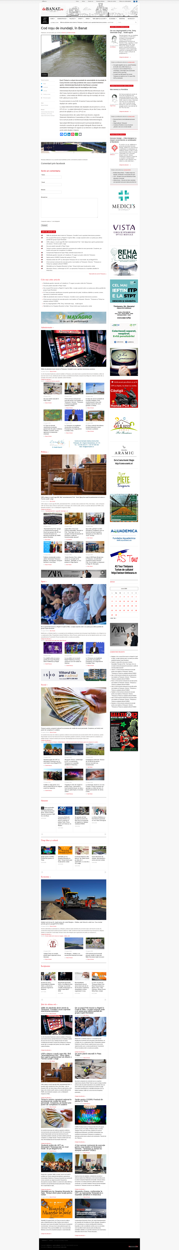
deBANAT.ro (89, 9)
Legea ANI (58, 511)
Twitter (44, 83)
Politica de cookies (112, 1)
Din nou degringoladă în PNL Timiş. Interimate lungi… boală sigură (123, 31)
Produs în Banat (115, 134)
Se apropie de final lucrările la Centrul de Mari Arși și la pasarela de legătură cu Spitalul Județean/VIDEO (81, 820)
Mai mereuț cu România (119, 89)
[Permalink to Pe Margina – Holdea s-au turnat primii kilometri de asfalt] (74, 943)
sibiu (58, 640)
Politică (72, 18)
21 (136, 605)
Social (43, 684)
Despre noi (90, 1)
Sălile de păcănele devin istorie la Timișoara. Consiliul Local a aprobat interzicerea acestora (83, 22)
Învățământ (45, 966)
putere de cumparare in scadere (90, 742)
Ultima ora (117, 27)
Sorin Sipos (63, 511)
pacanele (57, 381)
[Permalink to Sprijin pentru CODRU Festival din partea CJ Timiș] (90, 1114)
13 (132, 601)
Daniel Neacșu (48, 663)
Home (77, 1)
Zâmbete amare (124, 27)
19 (128, 605)
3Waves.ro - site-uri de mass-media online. (57, 1247)
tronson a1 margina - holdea (60, 936)
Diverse (64, 32)
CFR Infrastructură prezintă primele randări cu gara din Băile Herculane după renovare (95, 955)
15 (112, 605)
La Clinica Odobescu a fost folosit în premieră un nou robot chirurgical (99, 818)
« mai (111, 618)
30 (116, 615)
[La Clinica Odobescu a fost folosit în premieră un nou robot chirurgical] (99, 810)
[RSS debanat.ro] (137, 2)
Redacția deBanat (100, 1)
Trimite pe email (46, 94)
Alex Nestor (52, 501)
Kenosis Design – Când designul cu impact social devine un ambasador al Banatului (123, 140)
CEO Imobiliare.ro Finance (51, 742)
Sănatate (44, 800)
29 (112, 615)
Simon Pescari (63, 640)
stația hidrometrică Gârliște (48, 115)
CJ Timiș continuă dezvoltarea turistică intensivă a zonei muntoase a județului (94, 427)
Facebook (45, 87)
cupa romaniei (48, 640)
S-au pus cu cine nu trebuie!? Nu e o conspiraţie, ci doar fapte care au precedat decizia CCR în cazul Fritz (124, 70)
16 (116, 605)
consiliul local (48, 381)
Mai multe (131, 18)
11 (124, 601)
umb (69, 936)
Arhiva (83, 1)
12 (128, 601)
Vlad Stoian (89, 767)
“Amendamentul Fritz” (50, 511)
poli (53, 640)
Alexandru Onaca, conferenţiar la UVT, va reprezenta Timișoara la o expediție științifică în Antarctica (89, 1193)
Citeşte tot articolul (45, 379)
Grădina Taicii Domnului (117, 85)
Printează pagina (47, 97)
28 (136, 610)
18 (124, 605)
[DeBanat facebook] (134, 2)
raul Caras (49, 113)
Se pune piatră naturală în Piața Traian (57, 246)
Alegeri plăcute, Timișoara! (120, 123)
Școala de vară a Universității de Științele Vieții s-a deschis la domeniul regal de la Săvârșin (48, 986)
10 (120, 601)
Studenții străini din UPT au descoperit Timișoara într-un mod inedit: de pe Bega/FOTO (72, 259)
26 (128, 610)
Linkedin (45, 90)
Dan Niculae (80, 742)
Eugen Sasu (113, 105)
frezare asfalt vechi (49, 936)
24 (120, 610)
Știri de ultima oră (48, 1004)
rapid (55, 640)
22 (112, 610)
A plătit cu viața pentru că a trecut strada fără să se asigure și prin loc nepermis (53, 786)
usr (67, 511)
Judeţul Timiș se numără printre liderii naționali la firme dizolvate (52, 955)
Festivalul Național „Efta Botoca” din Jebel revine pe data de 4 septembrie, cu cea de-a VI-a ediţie (82, 860)
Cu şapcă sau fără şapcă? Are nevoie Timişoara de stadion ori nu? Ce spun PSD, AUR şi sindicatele (124, 76)
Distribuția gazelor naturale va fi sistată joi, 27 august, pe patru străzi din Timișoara (70, 255)
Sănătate (122, 18)
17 (120, 605)
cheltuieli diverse (61, 742)
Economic (112, 18)
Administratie (46, 327)
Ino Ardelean (69, 539)
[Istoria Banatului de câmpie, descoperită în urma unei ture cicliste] (99, 850)
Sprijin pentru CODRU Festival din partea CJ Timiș (61, 257)
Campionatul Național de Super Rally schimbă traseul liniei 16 (64, 252)
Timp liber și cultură (99, 18)
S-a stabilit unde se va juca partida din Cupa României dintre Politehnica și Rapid (51, 659)
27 (132, 610)
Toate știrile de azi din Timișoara (97, 274)
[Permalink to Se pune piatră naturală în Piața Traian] (53, 388)
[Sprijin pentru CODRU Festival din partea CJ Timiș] (48, 850)
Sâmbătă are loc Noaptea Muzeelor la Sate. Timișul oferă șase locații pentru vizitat (70, 266)
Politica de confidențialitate (125, 1)
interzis (53, 381)
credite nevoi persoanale (71, 742)
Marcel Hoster (71, 32)
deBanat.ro (112, 154)
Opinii (87, 18)
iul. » (115, 618)
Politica (44, 451)
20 (132, 605)
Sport (80, 18)
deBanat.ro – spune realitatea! (53, 1245)
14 (136, 601)
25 (124, 610)
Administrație (61, 18)
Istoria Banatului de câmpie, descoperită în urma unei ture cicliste (98, 858)
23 (116, 610)
